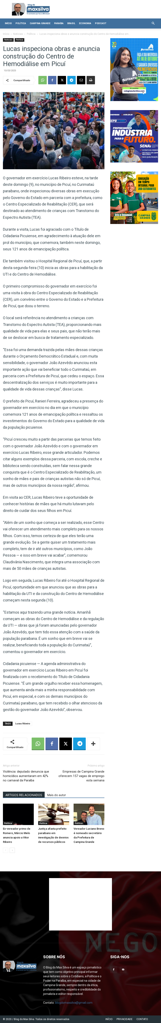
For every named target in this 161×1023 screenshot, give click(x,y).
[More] (93, 744)
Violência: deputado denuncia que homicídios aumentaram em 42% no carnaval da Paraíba (26, 776)
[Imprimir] (91, 80)
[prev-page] (5, 850)
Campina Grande (40, 23)
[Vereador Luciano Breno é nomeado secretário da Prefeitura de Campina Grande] (89, 814)
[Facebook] (52, 80)
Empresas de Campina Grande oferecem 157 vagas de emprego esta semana (81, 776)
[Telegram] (71, 80)
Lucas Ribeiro (22, 723)
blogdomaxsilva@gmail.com (73, 1002)
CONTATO (142, 1019)
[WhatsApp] (42, 80)
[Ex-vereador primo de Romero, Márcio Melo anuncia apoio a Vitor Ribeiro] (18, 814)
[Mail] (123, 969)
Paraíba (59, 23)
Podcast (100, 23)
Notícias (18, 34)
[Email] (81, 80)
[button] (153, 23)
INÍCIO (109, 1019)
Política (21, 23)
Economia (85, 23)
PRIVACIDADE (124, 1019)
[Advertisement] (80, 904)
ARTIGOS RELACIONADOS (23, 795)
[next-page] (12, 850)
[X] (62, 80)
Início (8, 23)
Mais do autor (56, 795)
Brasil (71, 23)
